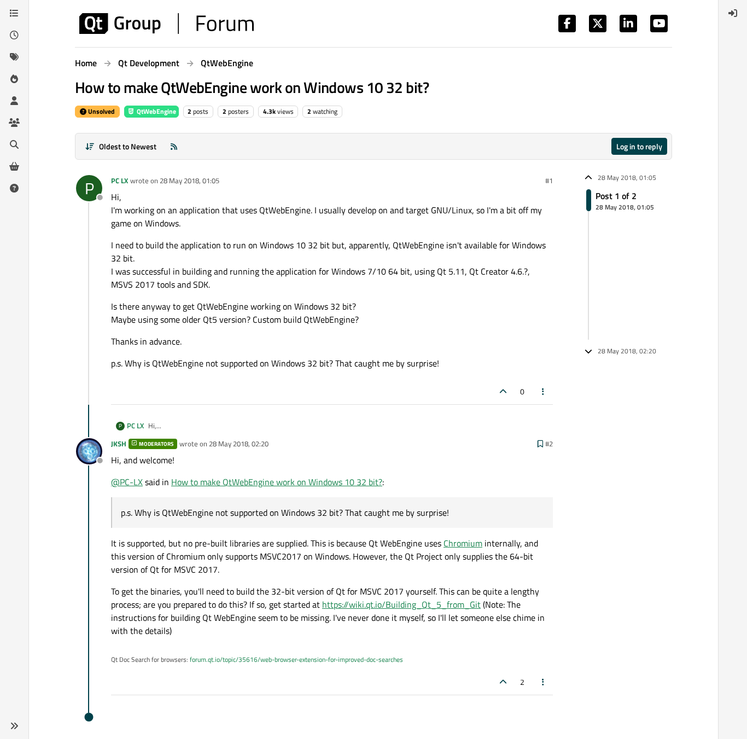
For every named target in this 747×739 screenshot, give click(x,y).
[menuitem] (733, 13)
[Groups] (14, 122)
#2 (549, 443)
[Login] (733, 13)
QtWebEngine (155, 111)
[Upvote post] (503, 391)
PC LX (119, 180)
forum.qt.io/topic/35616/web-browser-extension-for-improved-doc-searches (296, 659)
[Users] (14, 100)
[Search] (14, 144)
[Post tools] (543, 391)
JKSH (118, 443)
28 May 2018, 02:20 (239, 443)
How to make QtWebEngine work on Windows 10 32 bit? (276, 481)
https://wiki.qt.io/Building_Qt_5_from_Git (401, 604)
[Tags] (14, 57)
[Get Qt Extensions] (14, 166)
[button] (14, 726)
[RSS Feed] (174, 146)
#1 (549, 180)
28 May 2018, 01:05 (189, 180)
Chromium (462, 543)
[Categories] (14, 13)
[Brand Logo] (166, 23)
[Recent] (14, 35)
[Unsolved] (14, 188)
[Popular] (14, 79)
